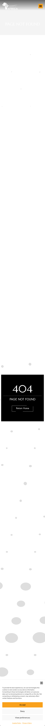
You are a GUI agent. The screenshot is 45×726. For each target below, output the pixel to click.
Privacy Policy (27, 723)
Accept (23, 705)
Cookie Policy (16, 723)
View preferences (22, 718)
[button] (41, 683)
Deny (22, 711)
